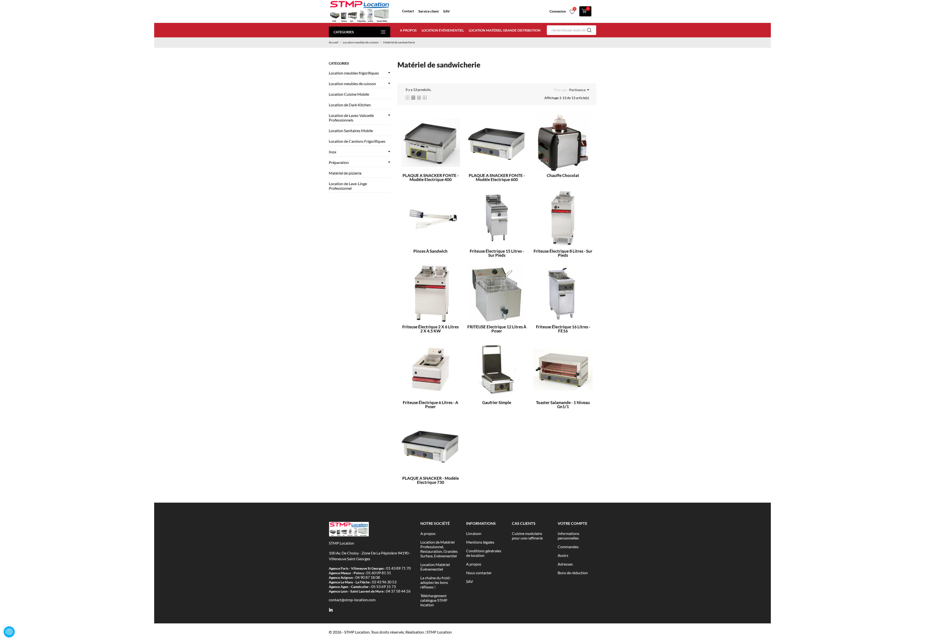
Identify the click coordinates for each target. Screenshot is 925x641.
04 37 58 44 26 (398, 591)
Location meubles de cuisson (352, 83)
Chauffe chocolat (563, 175)
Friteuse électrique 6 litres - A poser (430, 404)
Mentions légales (480, 542)
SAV (446, 11)
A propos (408, 30)
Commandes (568, 546)
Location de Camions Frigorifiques (357, 141)
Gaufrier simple (496, 402)
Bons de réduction (573, 572)
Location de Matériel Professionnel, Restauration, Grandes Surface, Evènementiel (439, 549)
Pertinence (577, 90)
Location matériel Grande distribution (505, 30)
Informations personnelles (568, 535)
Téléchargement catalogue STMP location (433, 600)
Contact (408, 11)
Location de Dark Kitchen (350, 104)
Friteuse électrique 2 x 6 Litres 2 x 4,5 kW (430, 328)
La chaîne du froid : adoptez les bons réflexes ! (435, 582)
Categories (344, 32)
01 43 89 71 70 (398, 568)
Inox (332, 151)
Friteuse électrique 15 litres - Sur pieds (497, 253)
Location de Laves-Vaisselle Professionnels (351, 117)
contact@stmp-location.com (352, 599)
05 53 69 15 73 (383, 586)
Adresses (565, 564)
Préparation (339, 162)
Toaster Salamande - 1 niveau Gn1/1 (563, 404)
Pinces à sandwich (430, 251)
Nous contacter (479, 572)
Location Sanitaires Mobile (351, 130)
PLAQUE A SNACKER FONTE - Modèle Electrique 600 (497, 177)
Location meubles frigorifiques (354, 73)
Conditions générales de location (483, 553)
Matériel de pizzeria (345, 173)
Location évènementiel (443, 30)
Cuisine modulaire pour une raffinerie (527, 535)
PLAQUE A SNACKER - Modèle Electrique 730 (430, 480)
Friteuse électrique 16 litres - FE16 (563, 328)
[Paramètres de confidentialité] (9, 631)
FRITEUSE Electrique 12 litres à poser (496, 328)
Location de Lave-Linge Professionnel (348, 185)
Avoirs (563, 555)
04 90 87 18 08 (367, 577)
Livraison (473, 533)
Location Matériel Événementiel (435, 566)
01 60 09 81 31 (378, 572)
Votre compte (572, 523)
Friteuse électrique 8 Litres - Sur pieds (563, 253)
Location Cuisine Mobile (349, 94)
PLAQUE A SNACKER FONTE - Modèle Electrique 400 (431, 177)
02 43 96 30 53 (384, 582)
